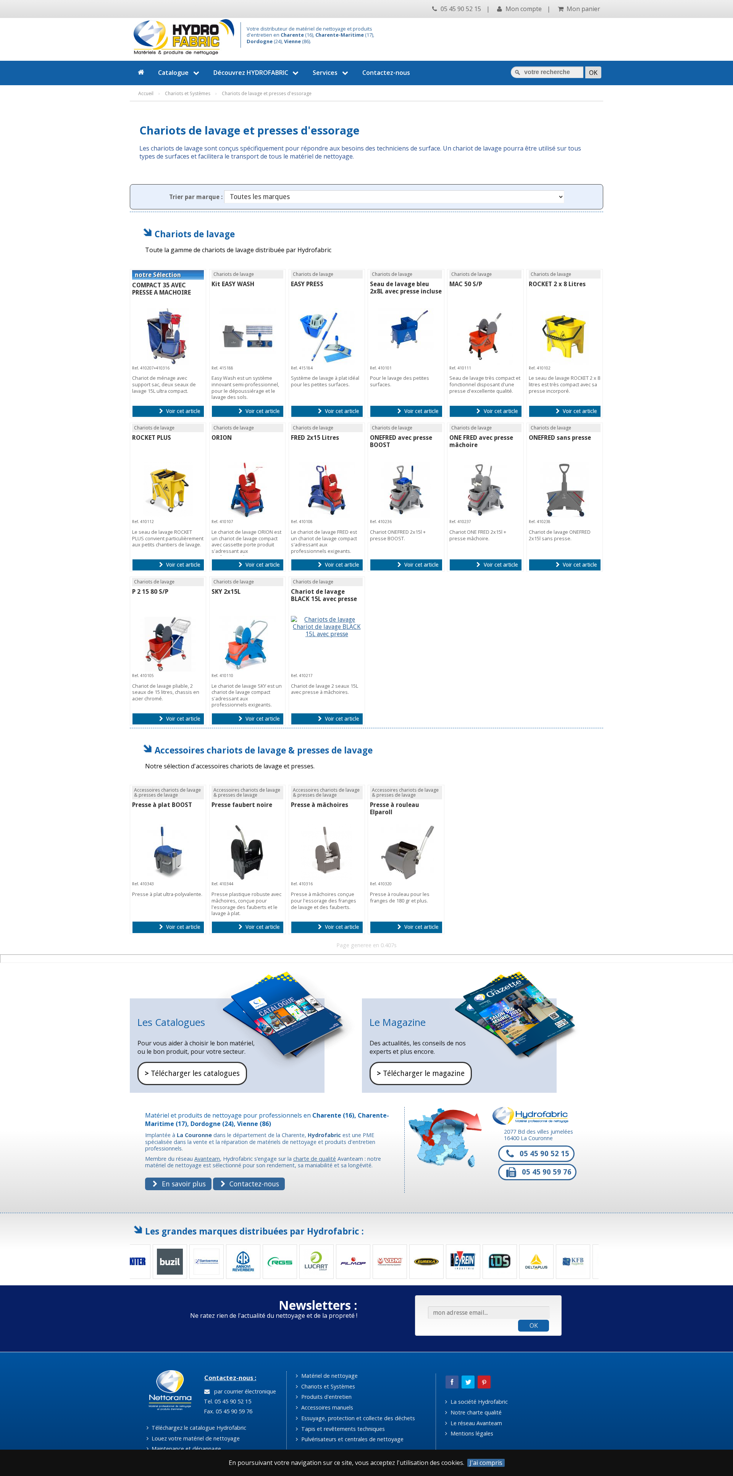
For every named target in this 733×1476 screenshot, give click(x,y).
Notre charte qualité (475, 1412)
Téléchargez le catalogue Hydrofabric (198, 1427)
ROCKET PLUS (151, 437)
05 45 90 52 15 (460, 9)
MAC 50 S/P (465, 284)
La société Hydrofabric (478, 1401)
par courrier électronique (243, 1391)
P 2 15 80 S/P (150, 591)
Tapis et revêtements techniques (342, 1428)
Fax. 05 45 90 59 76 (227, 1411)
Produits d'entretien (326, 1396)
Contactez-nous (386, 72)
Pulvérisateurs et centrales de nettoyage (352, 1439)
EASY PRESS (307, 284)
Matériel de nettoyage (329, 1375)
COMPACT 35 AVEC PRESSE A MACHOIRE (161, 289)
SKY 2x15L (226, 591)
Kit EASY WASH (233, 284)
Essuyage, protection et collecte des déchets (357, 1418)
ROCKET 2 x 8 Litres (557, 284)
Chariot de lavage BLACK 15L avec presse (324, 595)
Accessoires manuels (326, 1407)
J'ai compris (486, 1463)
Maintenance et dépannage (185, 1448)
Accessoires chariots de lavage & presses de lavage (264, 750)
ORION (222, 437)
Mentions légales (471, 1433)
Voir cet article (182, 411)
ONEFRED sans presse (560, 437)
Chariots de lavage (195, 234)
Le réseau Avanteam (475, 1423)
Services (325, 72)
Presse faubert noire (242, 804)
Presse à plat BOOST (162, 804)
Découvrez (250, 72)
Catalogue (173, 72)
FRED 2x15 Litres (315, 437)
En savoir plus (183, 1183)
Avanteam (207, 1158)
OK (534, 1325)
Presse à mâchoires (319, 804)
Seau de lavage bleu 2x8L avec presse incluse (406, 287)
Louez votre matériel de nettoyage (195, 1438)
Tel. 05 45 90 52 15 (226, 1401)
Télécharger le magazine (421, 1073)
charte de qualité (314, 1158)
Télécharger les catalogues (192, 1073)
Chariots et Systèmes (327, 1386)
